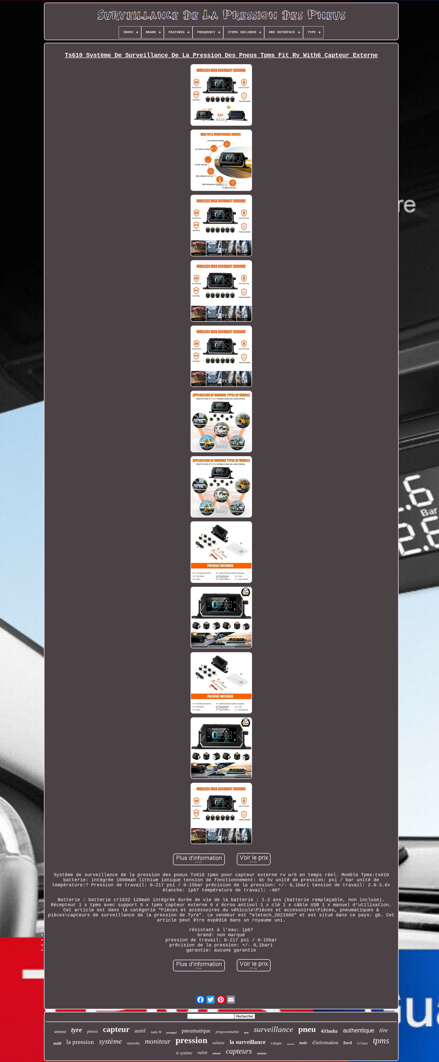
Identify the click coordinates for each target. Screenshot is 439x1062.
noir (303, 1042)
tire (383, 1029)
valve (202, 1052)
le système (184, 1053)
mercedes (133, 1043)
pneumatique (196, 1030)
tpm (246, 1032)
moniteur (157, 1041)
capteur (116, 1029)
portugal (171, 1032)
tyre (76, 1030)
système (110, 1041)
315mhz (362, 1043)
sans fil (156, 1032)
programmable (227, 1032)
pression (191, 1040)
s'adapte (276, 1043)
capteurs (239, 1051)
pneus (92, 1031)
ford (347, 1042)
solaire (218, 1042)
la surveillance (247, 1042)
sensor (216, 1053)
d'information (325, 1042)
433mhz (329, 1031)
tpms (381, 1040)
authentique (358, 1030)
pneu (307, 1029)
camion (290, 1044)
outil (57, 1043)
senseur (60, 1031)
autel (140, 1031)
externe (261, 1053)
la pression (80, 1041)
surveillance (273, 1029)
